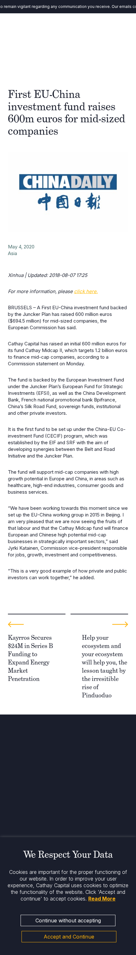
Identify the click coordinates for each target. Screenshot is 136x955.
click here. (86, 291)
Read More (101, 898)
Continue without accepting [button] (68, 920)
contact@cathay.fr (27, 787)
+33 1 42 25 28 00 (26, 781)
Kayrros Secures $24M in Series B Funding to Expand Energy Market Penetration (30, 658)
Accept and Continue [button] (69, 936)
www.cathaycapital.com (32, 794)
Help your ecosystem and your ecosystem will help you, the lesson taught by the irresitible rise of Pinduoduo (104, 666)
